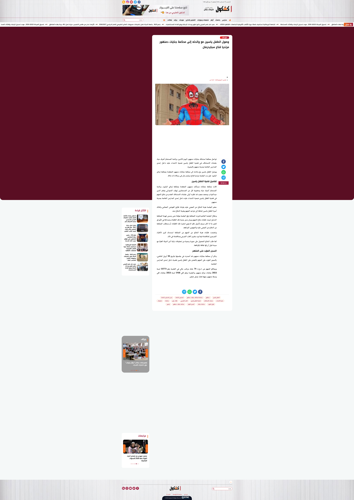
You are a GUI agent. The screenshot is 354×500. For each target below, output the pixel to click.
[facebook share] (223, 161)
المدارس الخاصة (179, 298)
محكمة (167, 301)
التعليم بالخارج (190, 20)
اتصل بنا (168, 494)
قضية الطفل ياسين (196, 301)
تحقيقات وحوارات (203, 20)
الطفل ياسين (216, 298)
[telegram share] (223, 177)
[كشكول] (223, 9)
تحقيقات (160, 301)
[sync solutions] (185, 498)
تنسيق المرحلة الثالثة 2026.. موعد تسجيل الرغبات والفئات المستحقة (47, 24)
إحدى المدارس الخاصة (166, 298)
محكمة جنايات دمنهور (178, 304)
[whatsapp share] (223, 172)
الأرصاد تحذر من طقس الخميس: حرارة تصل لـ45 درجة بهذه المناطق (97, 24)
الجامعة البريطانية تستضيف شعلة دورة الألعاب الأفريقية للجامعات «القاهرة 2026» (273, 24)
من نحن (186, 494)
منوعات (181, 20)
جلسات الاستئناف (208, 301)
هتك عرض (174, 301)
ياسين (168, 304)
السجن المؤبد (191, 304)
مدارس (224, 20)
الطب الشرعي (184, 301)
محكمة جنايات (201, 304)
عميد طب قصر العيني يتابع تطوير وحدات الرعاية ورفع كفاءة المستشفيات (215, 24)
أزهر (212, 20)
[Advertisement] (241, 57)
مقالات (169, 20)
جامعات (217, 20)
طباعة (223, 182)
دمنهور (208, 298)
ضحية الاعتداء (219, 301)
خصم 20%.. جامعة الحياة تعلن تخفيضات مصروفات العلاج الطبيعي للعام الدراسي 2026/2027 (155, 24)
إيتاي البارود (211, 304)
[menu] (164, 20)
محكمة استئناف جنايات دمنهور (195, 298)
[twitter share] (223, 167)
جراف (175, 20)
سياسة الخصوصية (177, 494)
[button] (137, 370)
